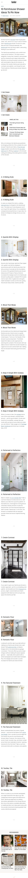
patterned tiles (12, 647)
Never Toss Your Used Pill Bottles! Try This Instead (20, 848)
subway (19, 414)
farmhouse (8, 43)
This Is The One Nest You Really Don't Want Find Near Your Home (20, 868)
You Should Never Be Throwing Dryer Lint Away (7, 867)
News (2, 6)
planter (16, 151)
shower (13, 39)
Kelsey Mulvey (6, 15)
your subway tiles (16, 498)
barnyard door (5, 205)
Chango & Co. (22, 589)
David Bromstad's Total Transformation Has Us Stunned (6, 849)
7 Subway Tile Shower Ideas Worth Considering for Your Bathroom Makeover (16, 134)
